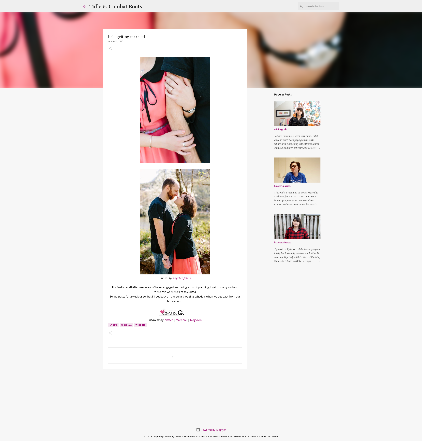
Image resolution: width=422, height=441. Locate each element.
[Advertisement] (175, 397)
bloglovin (196, 320)
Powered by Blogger (213, 430)
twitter (169, 320)
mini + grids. (280, 129)
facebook (181, 320)
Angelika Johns (182, 278)
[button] (110, 48)
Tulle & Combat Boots (115, 6)
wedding (140, 325)
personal (126, 325)
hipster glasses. (282, 186)
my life (113, 325)
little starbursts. (282, 242)
